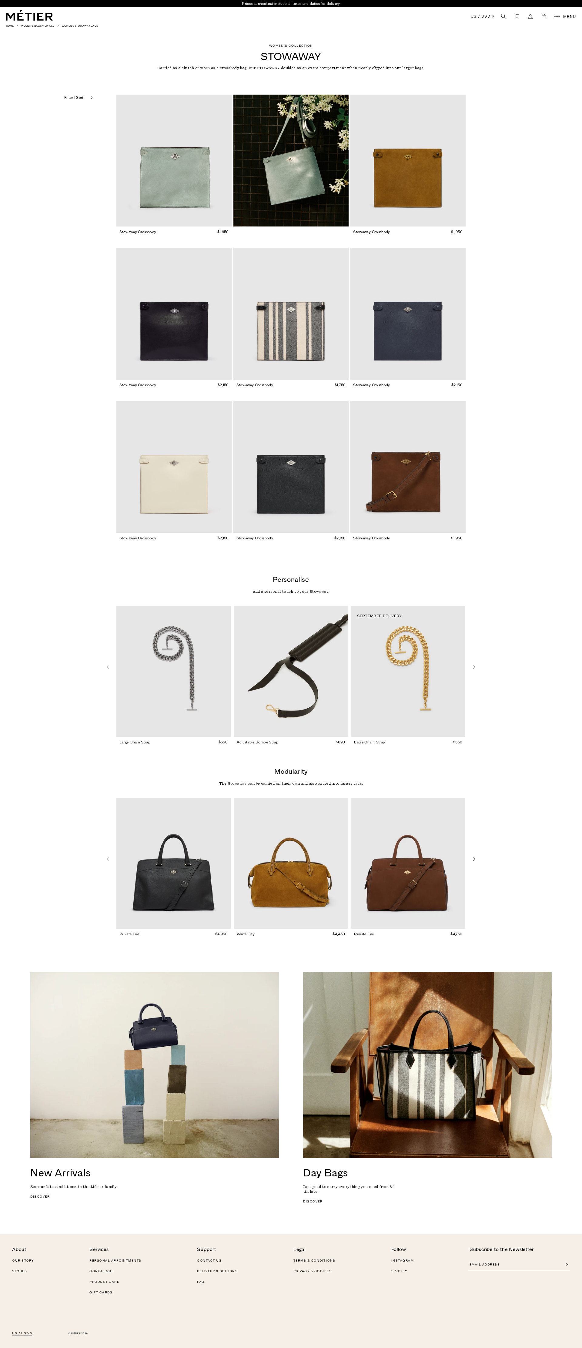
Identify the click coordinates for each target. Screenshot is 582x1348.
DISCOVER (40, 1196)
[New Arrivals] (154, 1065)
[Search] (503, 16)
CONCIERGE (100, 1271)
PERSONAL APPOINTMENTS (115, 1260)
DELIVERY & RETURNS (217, 1271)
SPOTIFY (399, 1271)
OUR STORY (23, 1260)
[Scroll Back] (108, 667)
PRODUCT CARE (104, 1281)
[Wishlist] (517, 16)
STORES (19, 1271)
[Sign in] (530, 16)
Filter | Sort (74, 97)
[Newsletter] (567, 1265)
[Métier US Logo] (29, 15)
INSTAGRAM (402, 1260)
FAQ (201, 1281)
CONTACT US (209, 1260)
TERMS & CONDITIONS (314, 1260)
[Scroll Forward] (474, 667)
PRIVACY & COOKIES (312, 1271)
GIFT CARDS (100, 1292)
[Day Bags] (427, 1065)
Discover (313, 1201)
